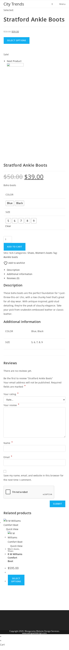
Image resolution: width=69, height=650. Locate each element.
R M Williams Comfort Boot (15, 558)
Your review (11, 405)
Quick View (11, 529)
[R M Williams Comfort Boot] (15, 71)
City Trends (14, 4)
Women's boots (43, 252)
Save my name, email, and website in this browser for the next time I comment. (33, 477)
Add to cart (14, 246)
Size (8, 212)
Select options (16, 580)
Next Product (14, 61)
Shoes (30, 252)
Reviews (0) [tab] (13, 278)
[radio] (10, 203)
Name (8, 443)
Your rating (11, 394)
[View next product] (23, 61)
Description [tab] (13, 269)
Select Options (16, 40)
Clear (8, 226)
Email (8, 457)
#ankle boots (11, 257)
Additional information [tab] (19, 274)
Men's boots (13, 549)
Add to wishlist (16, 262)
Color (9, 194)
